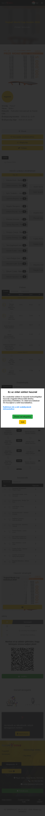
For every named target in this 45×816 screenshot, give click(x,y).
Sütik (22, 422)
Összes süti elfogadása (22, 417)
